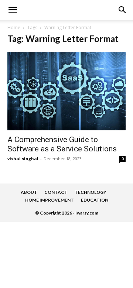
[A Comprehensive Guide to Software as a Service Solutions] (66, 91)
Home (13, 27)
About (29, 192)
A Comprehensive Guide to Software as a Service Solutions (62, 144)
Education (94, 200)
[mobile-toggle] (12, 10)
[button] (122, 10)
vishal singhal (22, 158)
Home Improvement (49, 200)
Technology (90, 192)
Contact (56, 192)
